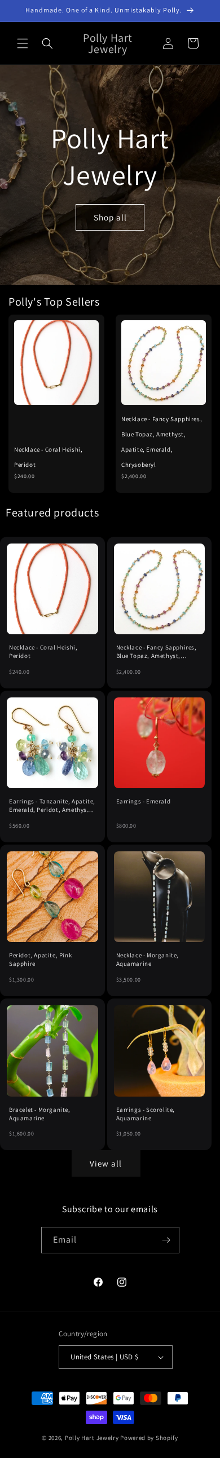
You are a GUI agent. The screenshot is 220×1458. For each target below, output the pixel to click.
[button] (22, 43)
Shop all (110, 216)
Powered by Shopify (149, 1438)
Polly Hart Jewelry (92, 1438)
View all (106, 1163)
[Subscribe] (166, 1240)
